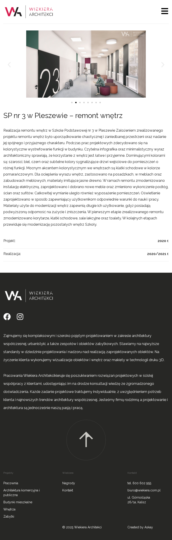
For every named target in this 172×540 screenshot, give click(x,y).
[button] (9, 64)
